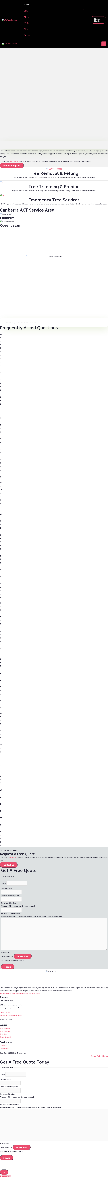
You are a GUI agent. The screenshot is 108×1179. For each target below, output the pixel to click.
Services (28, 11)
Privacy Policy (96, 1056)
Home (26, 4)
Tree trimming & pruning (54, 186)
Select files (22, 956)
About (26, 17)
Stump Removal (5, 1037)
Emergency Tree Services (54, 199)
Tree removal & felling (54, 173)
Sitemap (105, 1056)
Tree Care (3, 1034)
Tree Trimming (5, 1031)
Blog (26, 29)
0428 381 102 (15, 161)
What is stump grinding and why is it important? (1, 779)
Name (4, 883)
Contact (27, 35)
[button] (98, 20)
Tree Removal (5, 1028)
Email (6, 888)
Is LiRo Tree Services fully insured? (0, 655)
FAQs (26, 23)
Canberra (7, 218)
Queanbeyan (10, 225)
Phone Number (10, 896)
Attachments (5, 952)
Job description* (10, 913)
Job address (9, 903)
